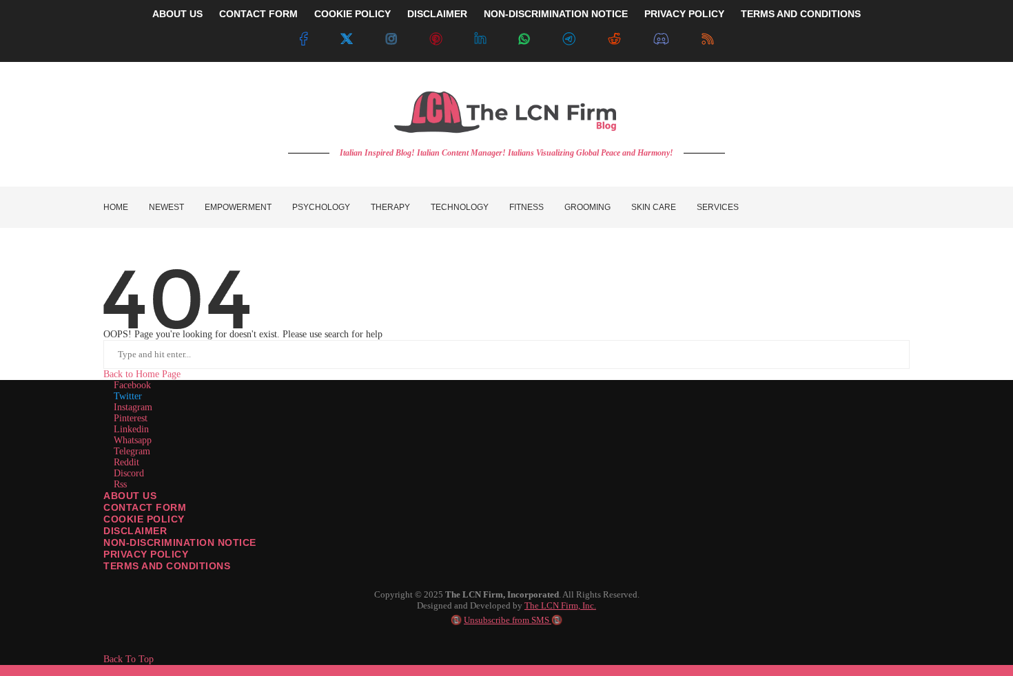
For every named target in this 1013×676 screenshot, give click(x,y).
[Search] (903, 207)
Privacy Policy (145, 554)
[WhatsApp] (524, 39)
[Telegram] (569, 39)
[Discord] (661, 39)
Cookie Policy (144, 519)
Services (718, 207)
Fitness (526, 207)
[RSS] (707, 39)
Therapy (390, 207)
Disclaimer (135, 530)
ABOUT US (177, 13)
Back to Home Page (142, 374)
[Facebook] (303, 39)
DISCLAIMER (437, 13)
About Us (129, 495)
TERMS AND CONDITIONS (801, 13)
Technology (460, 207)
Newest (166, 207)
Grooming (587, 207)
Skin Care (653, 207)
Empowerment (238, 207)
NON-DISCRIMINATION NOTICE (556, 13)
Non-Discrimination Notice (179, 542)
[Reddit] (614, 39)
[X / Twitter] (346, 39)
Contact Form (144, 507)
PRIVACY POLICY (684, 13)
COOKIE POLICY (352, 13)
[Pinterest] (436, 39)
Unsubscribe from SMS (507, 620)
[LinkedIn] (480, 39)
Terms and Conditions (166, 565)
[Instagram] (391, 39)
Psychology (321, 207)
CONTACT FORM (258, 13)
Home (115, 207)
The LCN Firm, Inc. (560, 605)
